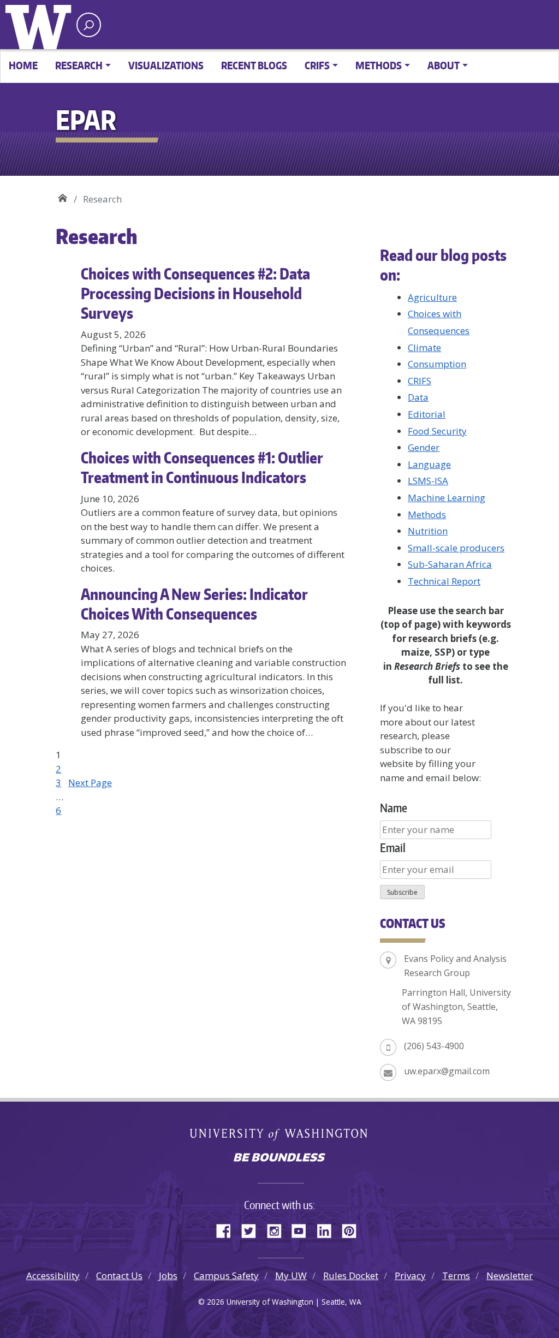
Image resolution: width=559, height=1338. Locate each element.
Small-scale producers (456, 548)
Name (393, 807)
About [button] (443, 65)
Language (429, 464)
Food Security (437, 431)
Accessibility (53, 1275)
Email (393, 847)
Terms (456, 1275)
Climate (424, 347)
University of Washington (40, 24)
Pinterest (353, 1229)
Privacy (410, 1275)
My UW (291, 1275)
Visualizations (166, 65)
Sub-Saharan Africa (450, 564)
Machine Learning (446, 497)
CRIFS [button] (317, 65)
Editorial (426, 414)
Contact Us (119, 1275)
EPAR (62, 195)
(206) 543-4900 (434, 1046)
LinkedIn (328, 1229)
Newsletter (509, 1275)
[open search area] (88, 25)
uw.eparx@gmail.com (447, 1071)
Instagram (277, 1229)
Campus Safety (226, 1275)
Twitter (252, 1229)
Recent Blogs (254, 65)
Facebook (227, 1229)
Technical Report (444, 581)
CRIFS (419, 380)
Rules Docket (350, 1275)
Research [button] (79, 65)
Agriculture (432, 297)
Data (418, 397)
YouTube (303, 1229)
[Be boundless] (279, 1158)
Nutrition (428, 531)
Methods (427, 514)
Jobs (168, 1275)
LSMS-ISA (428, 480)
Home (23, 65)
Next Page (90, 782)
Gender (423, 447)
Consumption (437, 364)
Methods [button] (378, 65)
